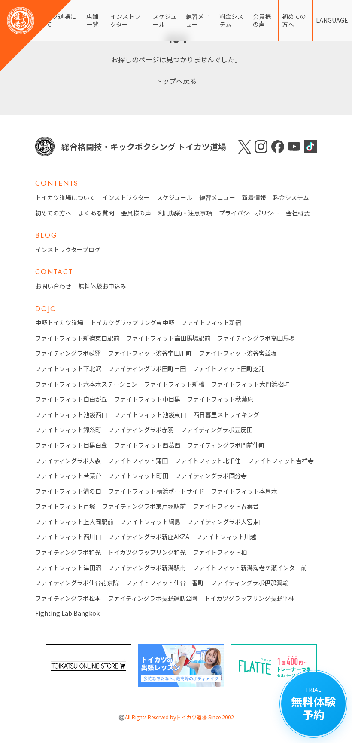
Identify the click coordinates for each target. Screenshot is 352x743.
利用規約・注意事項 (185, 213)
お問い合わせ (53, 286)
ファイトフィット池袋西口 (71, 415)
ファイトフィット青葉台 (226, 506)
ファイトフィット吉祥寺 (281, 461)
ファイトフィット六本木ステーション (86, 384)
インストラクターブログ (67, 250)
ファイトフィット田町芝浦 (229, 369)
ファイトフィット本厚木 (244, 491)
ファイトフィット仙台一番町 (165, 583)
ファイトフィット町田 (138, 476)
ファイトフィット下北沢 (68, 369)
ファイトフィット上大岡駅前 (74, 522)
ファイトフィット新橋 (174, 384)
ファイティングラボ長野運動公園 (152, 598)
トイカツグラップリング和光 (147, 552)
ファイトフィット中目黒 (147, 399)
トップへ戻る (176, 81)
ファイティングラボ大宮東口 (226, 522)
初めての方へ (294, 20)
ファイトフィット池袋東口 (150, 415)
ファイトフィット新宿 (211, 323)
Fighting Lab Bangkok (67, 613)
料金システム (231, 20)
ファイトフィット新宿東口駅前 (77, 338)
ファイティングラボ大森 (68, 461)
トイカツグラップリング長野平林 (249, 598)
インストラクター (125, 20)
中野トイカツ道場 (59, 323)
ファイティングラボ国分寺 (211, 476)
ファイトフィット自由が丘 (71, 399)
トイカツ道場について (65, 197)
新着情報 (254, 197)
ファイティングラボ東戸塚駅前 (144, 506)
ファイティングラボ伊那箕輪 (249, 583)
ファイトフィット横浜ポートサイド (156, 491)
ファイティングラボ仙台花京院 (77, 583)
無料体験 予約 (313, 703)
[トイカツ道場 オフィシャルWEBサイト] (35, 35)
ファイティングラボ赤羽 (141, 430)
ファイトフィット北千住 (208, 461)
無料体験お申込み (102, 286)
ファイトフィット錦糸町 (68, 430)
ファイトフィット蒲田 (138, 461)
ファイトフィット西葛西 (147, 445)
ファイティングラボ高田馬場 (256, 338)
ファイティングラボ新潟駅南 (147, 568)
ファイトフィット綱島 (150, 522)
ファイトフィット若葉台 (68, 476)
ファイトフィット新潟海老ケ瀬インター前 (250, 568)
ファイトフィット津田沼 (68, 568)
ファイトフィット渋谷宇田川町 (150, 353)
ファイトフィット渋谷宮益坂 (238, 353)
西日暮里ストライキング (226, 415)
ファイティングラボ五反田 (216, 430)
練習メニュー (198, 20)
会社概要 (298, 213)
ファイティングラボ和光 (68, 552)
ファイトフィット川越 (226, 537)
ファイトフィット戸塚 (65, 506)
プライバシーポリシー (249, 213)
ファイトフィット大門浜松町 (250, 384)
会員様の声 (262, 20)
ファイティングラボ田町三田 (147, 369)
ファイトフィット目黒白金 (71, 445)
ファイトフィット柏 (220, 552)
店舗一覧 (92, 20)
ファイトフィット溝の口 (68, 491)
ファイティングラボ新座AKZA (148, 537)
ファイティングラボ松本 (68, 598)
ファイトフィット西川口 (68, 537)
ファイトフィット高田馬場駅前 (168, 338)
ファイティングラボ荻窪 (68, 353)
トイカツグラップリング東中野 (132, 323)
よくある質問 (96, 213)
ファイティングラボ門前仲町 (226, 445)
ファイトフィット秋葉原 (220, 399)
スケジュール (164, 20)
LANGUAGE (332, 20)
